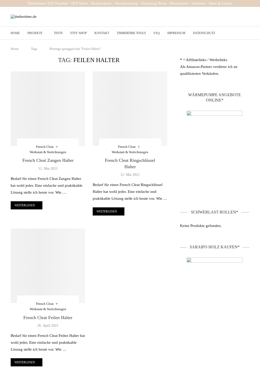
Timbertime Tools (131, 33)
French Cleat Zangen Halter (48, 160)
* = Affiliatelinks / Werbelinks (203, 60)
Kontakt (101, 33)
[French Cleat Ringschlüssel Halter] (130, 108)
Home (15, 33)
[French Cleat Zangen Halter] (48, 108)
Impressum (176, 33)
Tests (58, 33)
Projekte (34, 33)
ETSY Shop (78, 33)
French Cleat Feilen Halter (47, 317)
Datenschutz (204, 33)
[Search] (246, 33)
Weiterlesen (24, 205)
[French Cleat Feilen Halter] (48, 265)
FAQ (157, 33)
